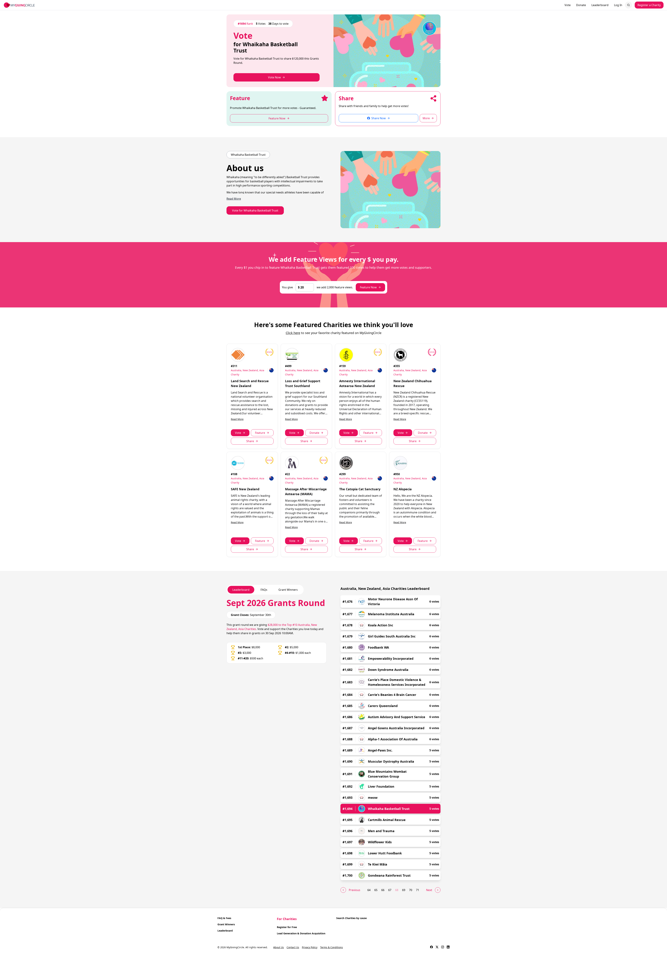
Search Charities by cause (351, 918)
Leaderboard (599, 5)
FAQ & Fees (224, 918)
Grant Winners (226, 924)
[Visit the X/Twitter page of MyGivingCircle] (437, 947)
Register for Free (287, 927)
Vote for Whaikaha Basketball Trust (255, 210)
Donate (581, 5)
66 (382, 890)
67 (389, 890)
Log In (618, 5)
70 (410, 890)
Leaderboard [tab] (240, 590)
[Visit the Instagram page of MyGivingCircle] (442, 947)
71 (417, 890)
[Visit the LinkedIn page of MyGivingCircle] (448, 947)
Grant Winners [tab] (288, 590)
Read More (237, 419)
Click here (293, 333)
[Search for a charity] (628, 5)
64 (368, 890)
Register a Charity (649, 5)
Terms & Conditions (331, 947)
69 (403, 890)
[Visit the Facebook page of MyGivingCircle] (431, 947)
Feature (260, 433)
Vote (568, 5)
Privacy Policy (309, 947)
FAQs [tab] (264, 590)
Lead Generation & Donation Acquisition (301, 933)
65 (375, 890)
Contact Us (293, 947)
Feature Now (368, 287)
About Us (278, 947)
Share (250, 441)
